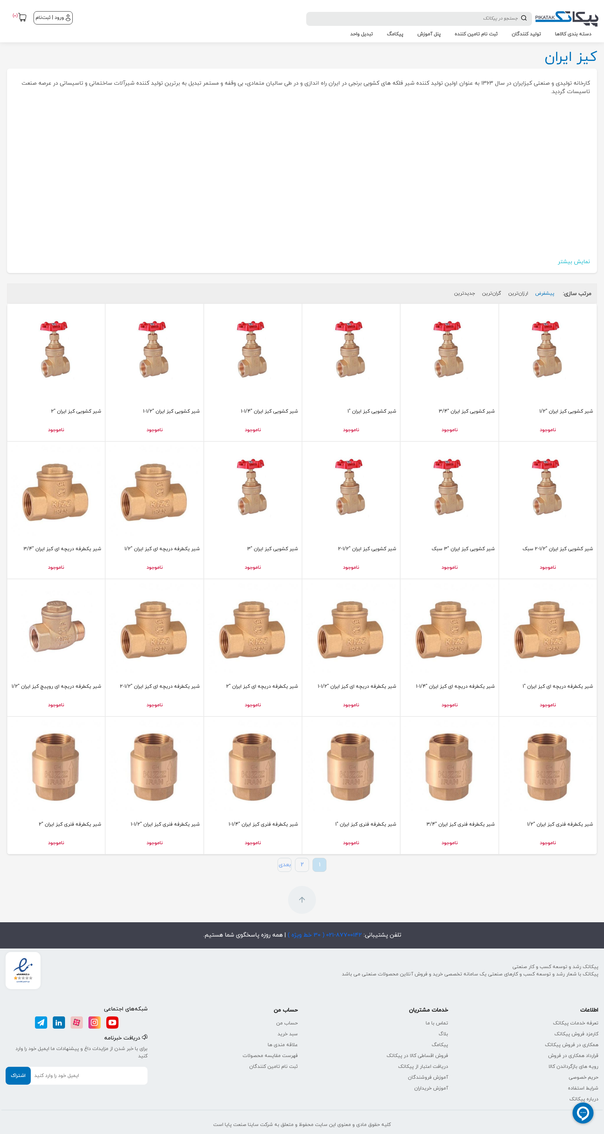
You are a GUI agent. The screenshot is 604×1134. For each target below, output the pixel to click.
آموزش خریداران (431, 1088)
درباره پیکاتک (583, 1099)
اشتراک (18, 1075)
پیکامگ (440, 1045)
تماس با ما (437, 1023)
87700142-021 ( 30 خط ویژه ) (324, 935)
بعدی (285, 865)
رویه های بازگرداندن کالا (573, 1066)
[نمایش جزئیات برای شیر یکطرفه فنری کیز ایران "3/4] (449, 765)
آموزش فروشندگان (428, 1077)
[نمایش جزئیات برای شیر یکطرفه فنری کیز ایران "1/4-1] (253, 765)
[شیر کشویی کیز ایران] (548, 352)
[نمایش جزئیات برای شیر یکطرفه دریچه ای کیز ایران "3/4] (56, 490)
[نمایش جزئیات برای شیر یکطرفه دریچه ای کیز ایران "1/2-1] (351, 628)
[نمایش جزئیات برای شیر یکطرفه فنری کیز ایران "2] (56, 765)
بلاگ (443, 1034)
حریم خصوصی (583, 1077)
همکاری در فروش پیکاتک (571, 1045)
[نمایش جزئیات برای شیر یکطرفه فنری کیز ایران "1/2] (548, 765)
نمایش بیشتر (574, 262)
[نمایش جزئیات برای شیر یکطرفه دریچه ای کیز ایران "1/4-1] (449, 628)
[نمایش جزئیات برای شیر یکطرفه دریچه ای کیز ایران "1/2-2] (154, 628)
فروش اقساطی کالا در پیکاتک (417, 1055)
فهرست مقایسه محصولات (270, 1055)
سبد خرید (288, 1034)
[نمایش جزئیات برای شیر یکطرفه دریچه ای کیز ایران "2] (253, 628)
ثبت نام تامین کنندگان (273, 1066)
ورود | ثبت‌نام (50, 17)
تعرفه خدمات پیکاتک (575, 1023)
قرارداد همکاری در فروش (573, 1055)
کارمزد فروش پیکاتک (576, 1034)
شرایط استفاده (583, 1088)
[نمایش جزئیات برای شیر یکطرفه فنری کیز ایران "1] (351, 765)
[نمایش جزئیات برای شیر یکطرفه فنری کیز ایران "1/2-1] (154, 765)
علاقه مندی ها (283, 1045)
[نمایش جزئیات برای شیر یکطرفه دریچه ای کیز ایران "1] (548, 628)
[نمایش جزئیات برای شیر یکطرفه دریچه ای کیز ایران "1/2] (154, 490)
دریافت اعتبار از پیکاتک (423, 1066)
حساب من (287, 1023)
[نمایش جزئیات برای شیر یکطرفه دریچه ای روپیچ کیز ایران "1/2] (56, 628)
